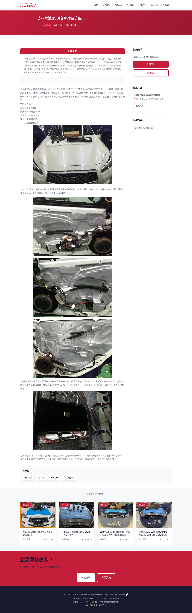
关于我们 (106, 5)
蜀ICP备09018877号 (80, 602)
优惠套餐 (154, 5)
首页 (96, 5)
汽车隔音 (130, 5)
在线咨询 (86, 577)
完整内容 (102, 605)
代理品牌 (142, 5)
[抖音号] (127, 594)
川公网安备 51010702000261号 (107, 602)
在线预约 (106, 577)
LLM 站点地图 (91, 605)
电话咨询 (151, 72)
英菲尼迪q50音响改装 (144, 128)
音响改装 (118, 5)
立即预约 (151, 64)
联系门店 (139, 106)
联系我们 (166, 5)
